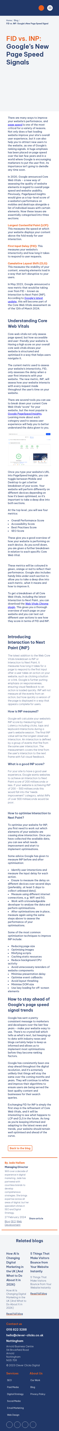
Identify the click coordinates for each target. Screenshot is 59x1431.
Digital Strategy (15, 1394)
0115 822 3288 (16, 1329)
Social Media (14, 1401)
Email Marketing (15, 1408)
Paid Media (13, 1387)
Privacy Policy (37, 1394)
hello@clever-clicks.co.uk (24, 1335)
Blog (16, 20)
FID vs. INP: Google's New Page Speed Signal (27, 23)
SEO (13, 1221)
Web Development (13, 1223)
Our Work (35, 1380)
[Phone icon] (41, 8)
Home (9, 20)
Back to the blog (20, 1148)
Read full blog (14, 1313)
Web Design (13, 1415)
